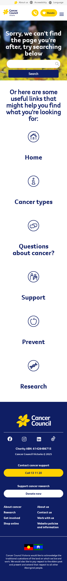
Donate (51, 12)
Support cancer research (33, 486)
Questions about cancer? (34, 249)
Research (33, 386)
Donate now (34, 493)
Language (58, 2)
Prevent (33, 341)
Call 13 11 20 (33, 473)
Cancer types (33, 201)
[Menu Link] (61, 15)
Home (33, 157)
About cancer (12, 507)
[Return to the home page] (10, 15)
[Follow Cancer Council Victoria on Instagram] (26, 439)
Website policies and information (48, 525)
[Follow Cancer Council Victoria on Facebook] (12, 439)
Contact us (44, 512)
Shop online (11, 523)
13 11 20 (35, 12)
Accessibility (40, 2)
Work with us (45, 518)
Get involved (12, 518)
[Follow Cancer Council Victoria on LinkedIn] (41, 439)
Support (33, 297)
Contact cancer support (33, 465)
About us (23, 2)
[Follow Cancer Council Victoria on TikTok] (55, 439)
